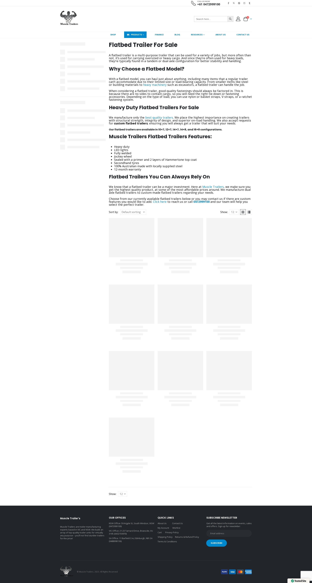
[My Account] (238, 19)
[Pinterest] (239, 3)
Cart (160, 532)
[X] (234, 3)
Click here (160, 202)
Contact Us (242, 34)
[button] (243, 212)
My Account (163, 527)
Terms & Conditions (167, 541)
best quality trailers (159, 117)
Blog (177, 34)
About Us (220, 34)
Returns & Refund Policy (187, 536)
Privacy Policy (172, 532)
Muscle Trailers (213, 187)
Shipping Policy (165, 536)
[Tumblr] (249, 3)
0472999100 (201, 202)
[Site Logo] (69, 19)
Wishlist (176, 527)
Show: (224, 212)
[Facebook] (229, 3)
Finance (159, 34)
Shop (113, 34)
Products (136, 34)
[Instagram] (244, 3)
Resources (196, 34)
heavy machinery (155, 85)
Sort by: (113, 212)
